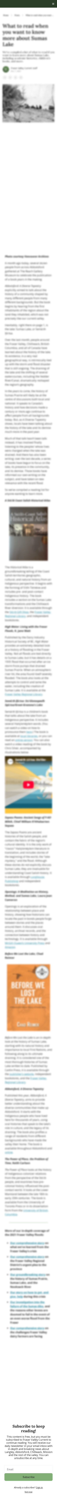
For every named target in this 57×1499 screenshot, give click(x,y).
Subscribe (29, 1477)
